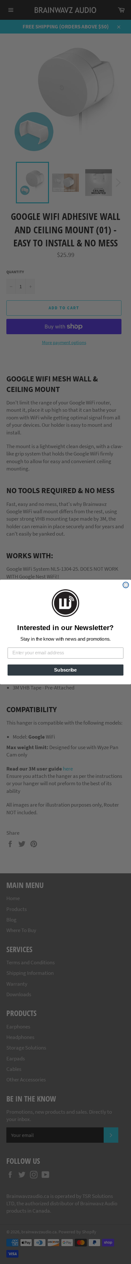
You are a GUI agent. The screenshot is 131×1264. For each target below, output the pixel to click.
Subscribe (65, 670)
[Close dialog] (125, 585)
